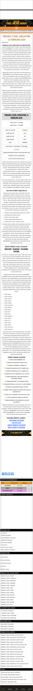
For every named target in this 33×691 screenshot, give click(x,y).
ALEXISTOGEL (4, 557)
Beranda (3, 689)
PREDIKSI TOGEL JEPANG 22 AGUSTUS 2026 (12, 659)
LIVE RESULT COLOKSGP (16, 420)
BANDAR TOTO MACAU (6, 540)
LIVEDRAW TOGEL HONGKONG (8, 618)
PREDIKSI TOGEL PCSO (7, 604)
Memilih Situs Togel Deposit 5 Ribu (9, 681)
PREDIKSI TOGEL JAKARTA (7, 595)
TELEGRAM (24, 249)
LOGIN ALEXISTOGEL (6, 563)
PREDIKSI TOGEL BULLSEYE (8, 597)
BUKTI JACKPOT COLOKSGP (16, 427)
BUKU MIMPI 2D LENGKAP (7, 624)
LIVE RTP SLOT (16, 423)
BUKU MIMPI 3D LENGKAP (7, 626)
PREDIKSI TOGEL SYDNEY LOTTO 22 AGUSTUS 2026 (14, 644)
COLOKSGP (4, 533)
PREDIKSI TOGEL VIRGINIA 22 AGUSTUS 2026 (12, 635)
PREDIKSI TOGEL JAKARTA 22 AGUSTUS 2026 (12, 661)
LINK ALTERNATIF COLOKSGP (16, 425)
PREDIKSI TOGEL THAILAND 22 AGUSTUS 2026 (12, 639)
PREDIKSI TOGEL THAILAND (8, 585)
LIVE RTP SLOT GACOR (7, 547)
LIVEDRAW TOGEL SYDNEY (8, 613)
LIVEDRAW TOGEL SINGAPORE (8, 615)
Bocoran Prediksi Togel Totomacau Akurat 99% (11, 677)
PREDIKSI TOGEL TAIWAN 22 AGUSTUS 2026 (12, 642)
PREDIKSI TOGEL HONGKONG (8, 580)
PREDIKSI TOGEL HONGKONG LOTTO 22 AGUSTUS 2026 (14, 663)
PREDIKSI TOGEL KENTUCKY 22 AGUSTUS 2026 (12, 656)
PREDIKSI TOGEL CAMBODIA (8, 583)
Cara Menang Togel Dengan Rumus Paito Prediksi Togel (13, 679)
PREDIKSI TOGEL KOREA (7, 599)
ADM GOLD (5, 42)
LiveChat (30, 689)
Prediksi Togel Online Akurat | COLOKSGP (10, 672)
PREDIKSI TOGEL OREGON (7, 602)
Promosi (23, 689)
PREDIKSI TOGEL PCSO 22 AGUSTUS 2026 (11, 649)
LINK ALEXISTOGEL (5, 560)
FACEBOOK (16, 249)
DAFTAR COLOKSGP (6, 535)
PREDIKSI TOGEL (5, 569)
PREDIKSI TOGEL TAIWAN (7, 590)
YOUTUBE (16, 251)
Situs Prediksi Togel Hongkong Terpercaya (10, 674)
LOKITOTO (3, 566)
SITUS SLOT (4, 545)
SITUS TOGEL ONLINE (6, 542)
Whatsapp (10, 689)
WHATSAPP (8, 249)
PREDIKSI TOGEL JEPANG (7, 592)
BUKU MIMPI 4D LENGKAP (7, 629)
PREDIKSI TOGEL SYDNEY (7, 576)
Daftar (29, 485)
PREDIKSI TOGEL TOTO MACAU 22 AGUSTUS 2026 (13, 637)
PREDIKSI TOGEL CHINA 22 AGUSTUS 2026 (11, 666)
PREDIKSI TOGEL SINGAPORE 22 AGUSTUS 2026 (13, 647)
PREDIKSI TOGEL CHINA (7, 588)
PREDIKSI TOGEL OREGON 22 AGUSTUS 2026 (12, 651)
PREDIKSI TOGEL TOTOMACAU (8, 578)
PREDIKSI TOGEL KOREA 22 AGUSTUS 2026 (11, 654)
